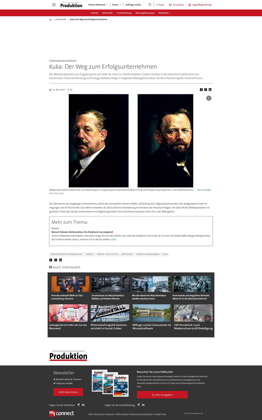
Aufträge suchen (133, 4)
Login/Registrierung (201, 4)
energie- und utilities (107, 254)
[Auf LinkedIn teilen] (211, 90)
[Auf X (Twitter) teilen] (206, 90)
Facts (164, 414)
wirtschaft (127, 254)
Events (115, 4)
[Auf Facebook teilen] (202, 90)
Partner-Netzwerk (96, 4)
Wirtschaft (107, 12)
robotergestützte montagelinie (66, 254)
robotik (90, 254)
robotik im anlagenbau (147, 254)
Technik (94, 12)
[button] (54, 318)
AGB (90, 414)
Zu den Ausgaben (162, 395)
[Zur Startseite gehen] (71, 4)
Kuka (82, 207)
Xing (79, 404)
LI (84, 404)
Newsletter (178, 4)
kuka (165, 254)
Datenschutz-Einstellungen (141, 414)
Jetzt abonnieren (68, 392)
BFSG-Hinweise (122, 414)
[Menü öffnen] (53, 4)
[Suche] (150, 5)
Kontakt (157, 414)
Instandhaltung (124, 12)
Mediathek (164, 12)
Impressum (110, 414)
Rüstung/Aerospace (145, 12)
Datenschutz (99, 414)
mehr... (114, 239)
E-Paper (161, 4)
